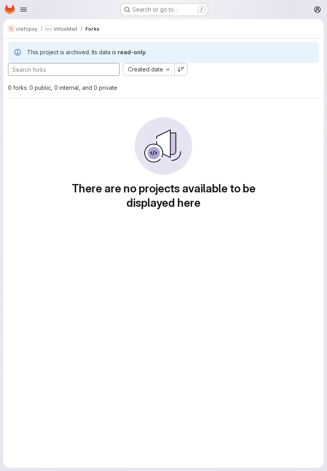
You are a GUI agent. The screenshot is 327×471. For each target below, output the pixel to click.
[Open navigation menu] (23, 9)
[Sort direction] (181, 69)
